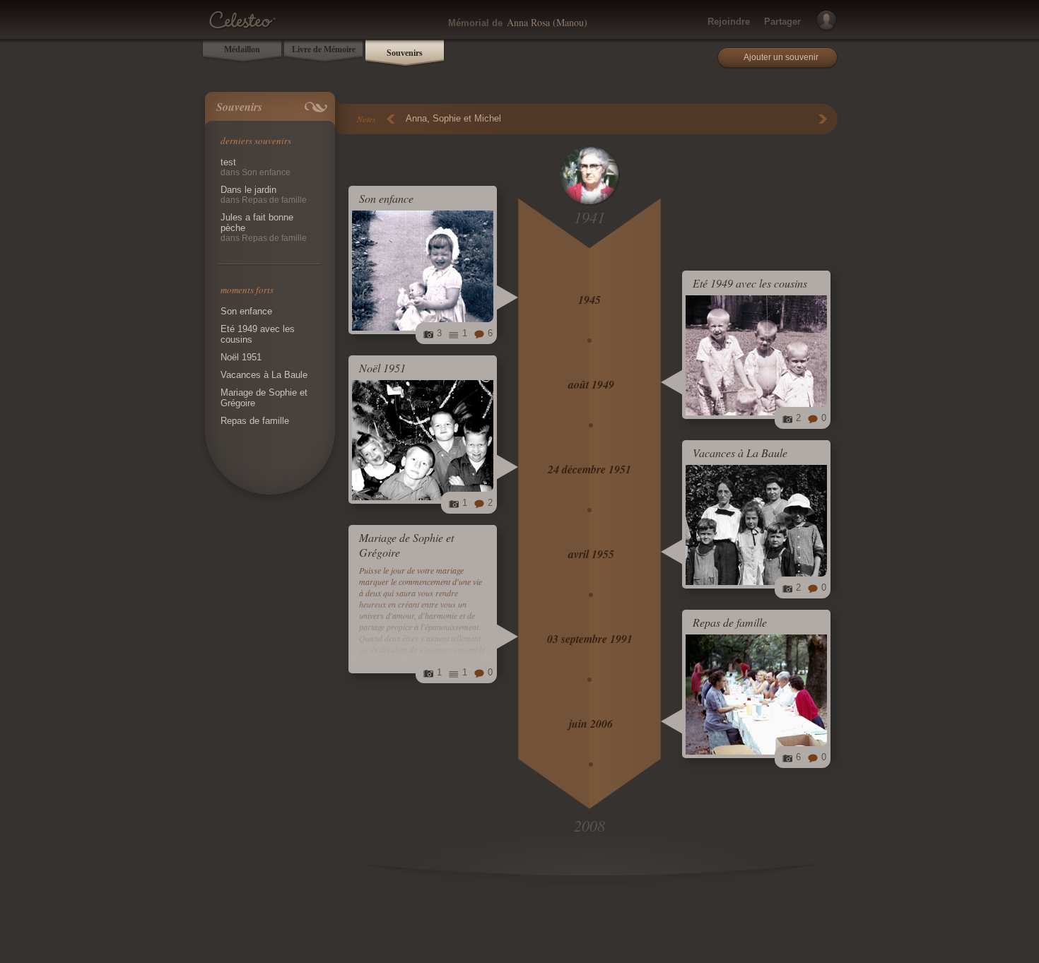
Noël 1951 (241, 357)
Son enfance (246, 311)
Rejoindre (729, 21)
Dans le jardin (264, 194)
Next (822, 119)
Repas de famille (255, 420)
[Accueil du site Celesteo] (243, 17)
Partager (782, 21)
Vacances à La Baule (264, 375)
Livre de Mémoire (324, 49)
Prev (391, 119)
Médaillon (242, 49)
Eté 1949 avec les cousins (258, 334)
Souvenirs (405, 53)
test (255, 167)
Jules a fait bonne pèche (264, 227)
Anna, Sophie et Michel (453, 118)
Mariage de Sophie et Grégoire (264, 397)
